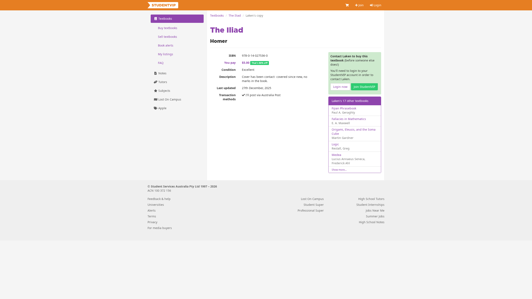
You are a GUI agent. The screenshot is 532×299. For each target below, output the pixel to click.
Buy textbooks (167, 28)
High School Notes (371, 222)
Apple (162, 108)
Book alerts (165, 45)
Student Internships (370, 205)
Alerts (152, 210)
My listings (165, 54)
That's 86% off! (260, 62)
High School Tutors (371, 199)
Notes (162, 73)
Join (361, 5)
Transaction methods (227, 97)
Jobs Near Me (375, 210)
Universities (156, 205)
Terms (152, 216)
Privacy (152, 222)
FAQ (161, 63)
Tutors (162, 82)
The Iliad (235, 15)
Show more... (339, 169)
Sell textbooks (167, 37)
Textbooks (217, 15)
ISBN (232, 56)
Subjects (164, 91)
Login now (340, 87)
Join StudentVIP (364, 87)
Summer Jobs (375, 216)
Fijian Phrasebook (344, 108)
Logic (335, 144)
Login (377, 5)
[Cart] (347, 5)
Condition (229, 70)
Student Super (314, 205)
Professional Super (311, 210)
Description (227, 77)
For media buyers (160, 228)
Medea (336, 155)
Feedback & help (159, 199)
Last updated (226, 88)
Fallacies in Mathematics (349, 119)
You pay (230, 63)
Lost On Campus (169, 99)
